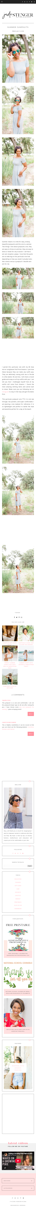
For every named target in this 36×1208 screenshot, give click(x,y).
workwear (18, 908)
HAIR (18, 889)
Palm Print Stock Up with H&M (9, 687)
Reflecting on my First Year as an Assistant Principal (18, 1030)
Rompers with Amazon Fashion (18, 1068)
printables (18, 902)
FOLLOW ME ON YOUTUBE (18, 1146)
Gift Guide (18, 885)
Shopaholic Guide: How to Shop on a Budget (26, 643)
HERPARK (22, 1205)
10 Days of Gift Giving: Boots (10, 643)
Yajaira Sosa (6, 700)
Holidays (18, 892)
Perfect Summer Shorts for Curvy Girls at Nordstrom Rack (9, 665)
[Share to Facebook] (14, 617)
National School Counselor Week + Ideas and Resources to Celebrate (18, 992)
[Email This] (21, 617)
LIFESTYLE (18, 895)
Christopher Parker (9, 722)
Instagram (5, 392)
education (18, 879)
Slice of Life (18, 905)
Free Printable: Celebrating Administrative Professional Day (18, 954)
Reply (31, 714)
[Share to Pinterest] (19, 617)
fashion (17, 612)
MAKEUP (18, 899)
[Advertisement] (18, 1114)
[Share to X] (17, 617)
